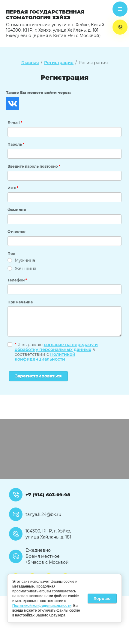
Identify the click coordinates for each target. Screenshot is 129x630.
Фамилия (17, 210)
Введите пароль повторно (34, 166)
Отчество (17, 231)
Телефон (17, 280)
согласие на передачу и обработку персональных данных (56, 347)
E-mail (15, 122)
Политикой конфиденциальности (45, 357)
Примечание (20, 302)
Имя (13, 188)
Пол (11, 253)
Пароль (16, 144)
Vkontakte (12, 103)
